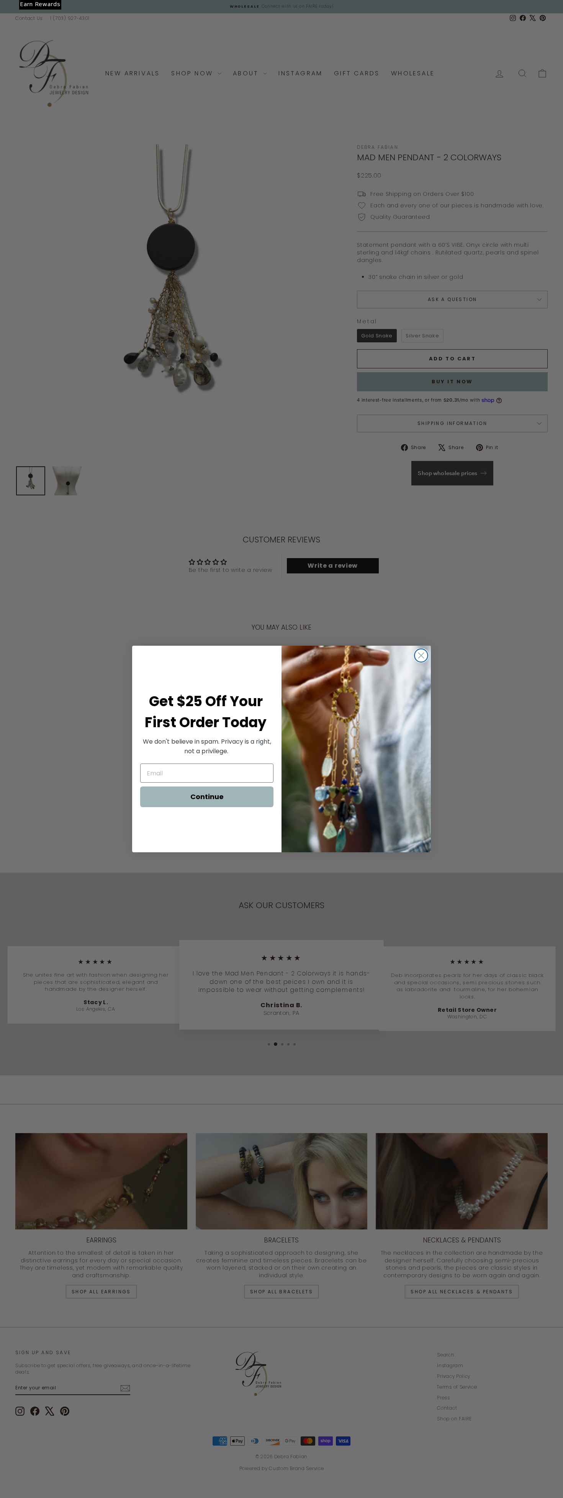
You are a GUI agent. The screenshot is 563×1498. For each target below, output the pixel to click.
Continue (207, 796)
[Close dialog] (421, 655)
